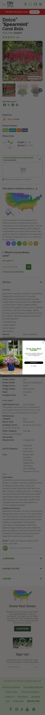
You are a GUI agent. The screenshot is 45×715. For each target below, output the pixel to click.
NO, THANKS (33, 366)
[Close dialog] (43, 342)
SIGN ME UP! (33, 362)
